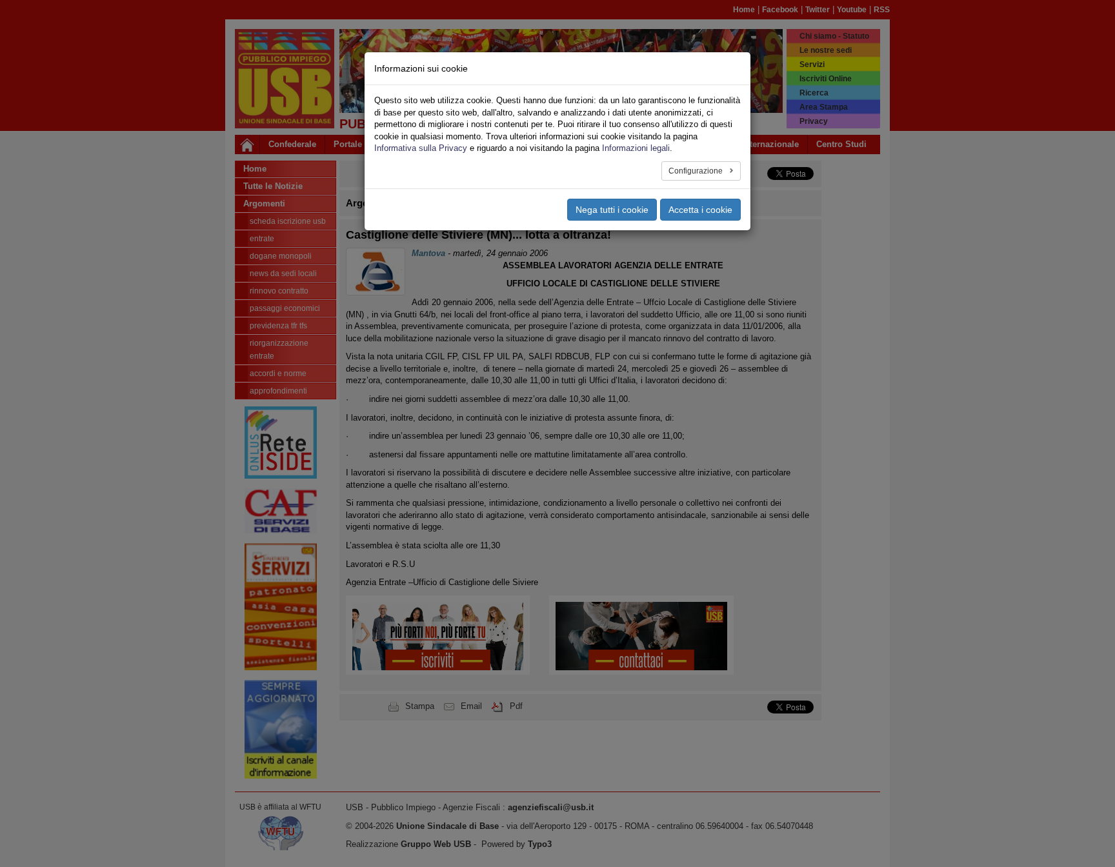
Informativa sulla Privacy (420, 148)
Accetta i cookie (700, 209)
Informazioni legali (636, 148)
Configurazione (696, 170)
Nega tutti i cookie (612, 209)
